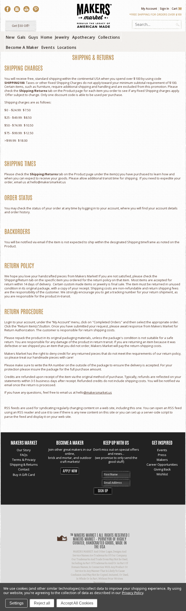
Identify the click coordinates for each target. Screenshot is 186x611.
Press (162, 455)
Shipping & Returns (24, 464)
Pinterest (36, 9)
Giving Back (162, 469)
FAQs (24, 455)
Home (46, 37)
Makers (162, 459)
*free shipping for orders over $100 (155, 14)
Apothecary (83, 37)
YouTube (26, 9)
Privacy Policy (132, 592)
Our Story (24, 450)
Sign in (164, 9)
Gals (21, 37)
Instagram (17, 9)
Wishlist (162, 474)
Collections (109, 37)
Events (162, 450)
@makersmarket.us (52, 182)
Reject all (42, 603)
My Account (149, 8)
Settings (16, 603)
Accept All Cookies (77, 603)
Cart (175, 8)
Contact (23, 469)
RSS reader (25, 412)
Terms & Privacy (24, 459)
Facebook (7, 9)
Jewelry (62, 37)
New (10, 37)
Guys (33, 37)
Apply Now (70, 471)
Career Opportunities (162, 464)
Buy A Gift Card (24, 474)
